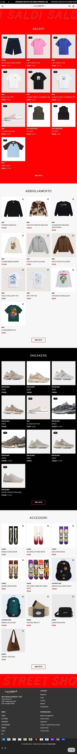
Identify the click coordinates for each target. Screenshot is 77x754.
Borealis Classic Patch (61, 586)
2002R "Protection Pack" (12, 492)
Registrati (43, 694)
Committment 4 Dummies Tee (38, 97)
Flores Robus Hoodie (10, 262)
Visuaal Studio (51, 744)
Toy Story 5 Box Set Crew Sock (37, 587)
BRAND (4, 728)
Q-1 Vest (30, 131)
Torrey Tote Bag (8, 657)
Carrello (42, 701)
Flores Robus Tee (9, 330)
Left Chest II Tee (33, 63)
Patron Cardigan (9, 225)
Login (42, 698)
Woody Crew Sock (9, 586)
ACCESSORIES (6, 725)
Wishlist (42, 704)
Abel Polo (6, 166)
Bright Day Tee (8, 97)
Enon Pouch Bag (58, 623)
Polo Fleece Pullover (36, 262)
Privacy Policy (44, 731)
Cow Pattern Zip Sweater (37, 225)
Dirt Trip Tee (32, 296)
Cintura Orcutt (33, 623)
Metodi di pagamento (46, 716)
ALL (3, 734)
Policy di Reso (44, 719)
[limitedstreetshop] (38, 6)
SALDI (3, 731)
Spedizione (43, 722)
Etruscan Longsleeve (61, 296)
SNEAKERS (5, 722)
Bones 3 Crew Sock (9, 552)
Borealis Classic (9, 623)
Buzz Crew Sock (58, 552)
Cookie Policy (44, 728)
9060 (4, 390)
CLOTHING (5, 719)
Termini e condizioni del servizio (50, 725)
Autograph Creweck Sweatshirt (60, 226)
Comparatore (44, 707)
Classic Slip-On (8, 131)
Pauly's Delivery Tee (10, 296)
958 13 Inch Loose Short (11, 63)
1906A (54, 424)
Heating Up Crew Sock (36, 552)
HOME (3, 716)
